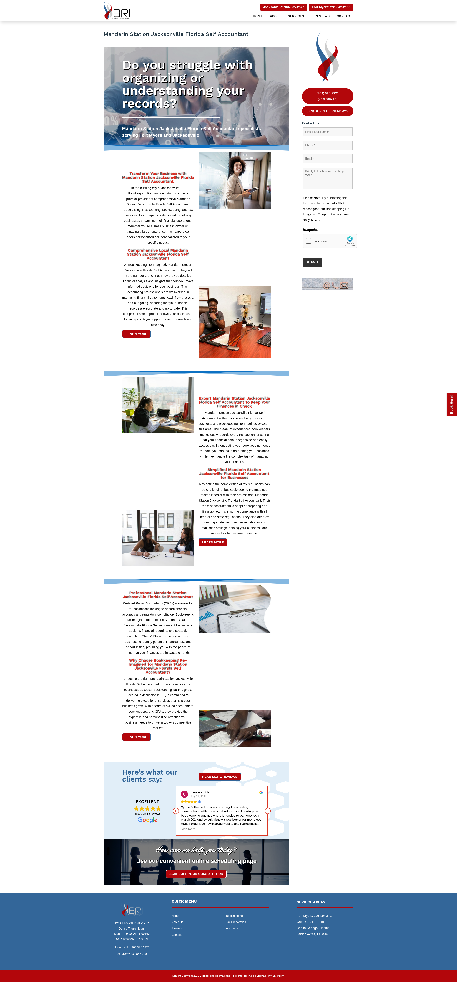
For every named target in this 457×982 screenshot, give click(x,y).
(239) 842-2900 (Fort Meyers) (328, 111)
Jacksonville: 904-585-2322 (283, 7)
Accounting (233, 928)
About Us (177, 922)
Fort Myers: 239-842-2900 (331, 7)
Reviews (322, 16)
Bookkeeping (234, 915)
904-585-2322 (140, 947)
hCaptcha (310, 230)
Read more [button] (188, 829)
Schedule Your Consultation (196, 874)
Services (296, 16)
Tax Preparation (236, 922)
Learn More (136, 334)
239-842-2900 (139, 953)
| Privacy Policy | (276, 975)
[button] (267, 811)
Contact (344, 16)
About (275, 16)
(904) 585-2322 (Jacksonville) (328, 96)
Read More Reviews (219, 776)
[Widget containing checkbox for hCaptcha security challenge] (330, 241)
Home (258, 16)
